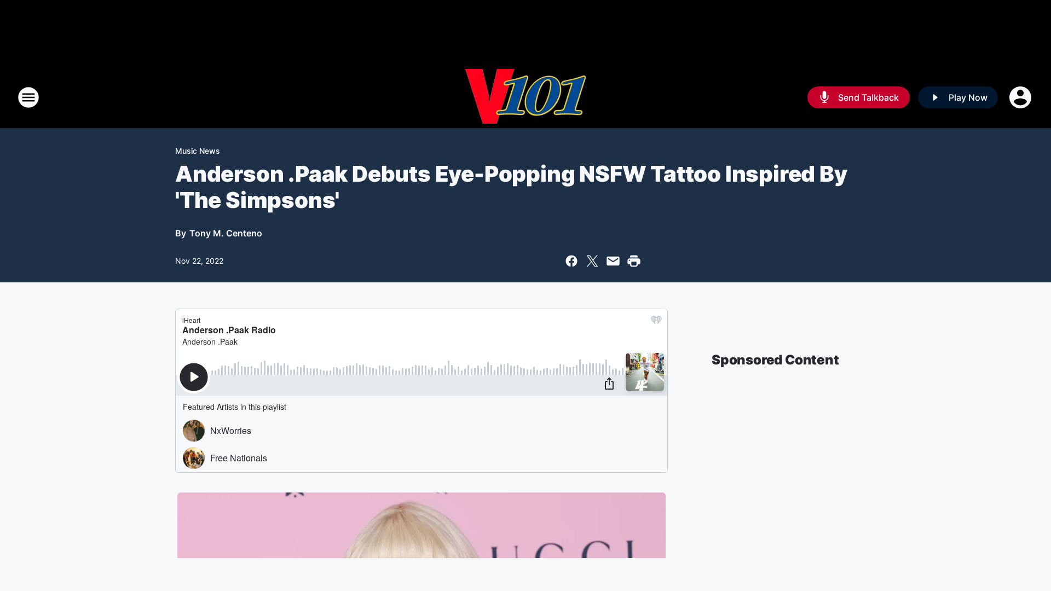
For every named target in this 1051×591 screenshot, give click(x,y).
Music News (197, 150)
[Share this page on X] (592, 261)
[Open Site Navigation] (28, 97)
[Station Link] (525, 97)
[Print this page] (634, 261)
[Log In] (1021, 97)
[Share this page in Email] (613, 261)
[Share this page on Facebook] (571, 261)
